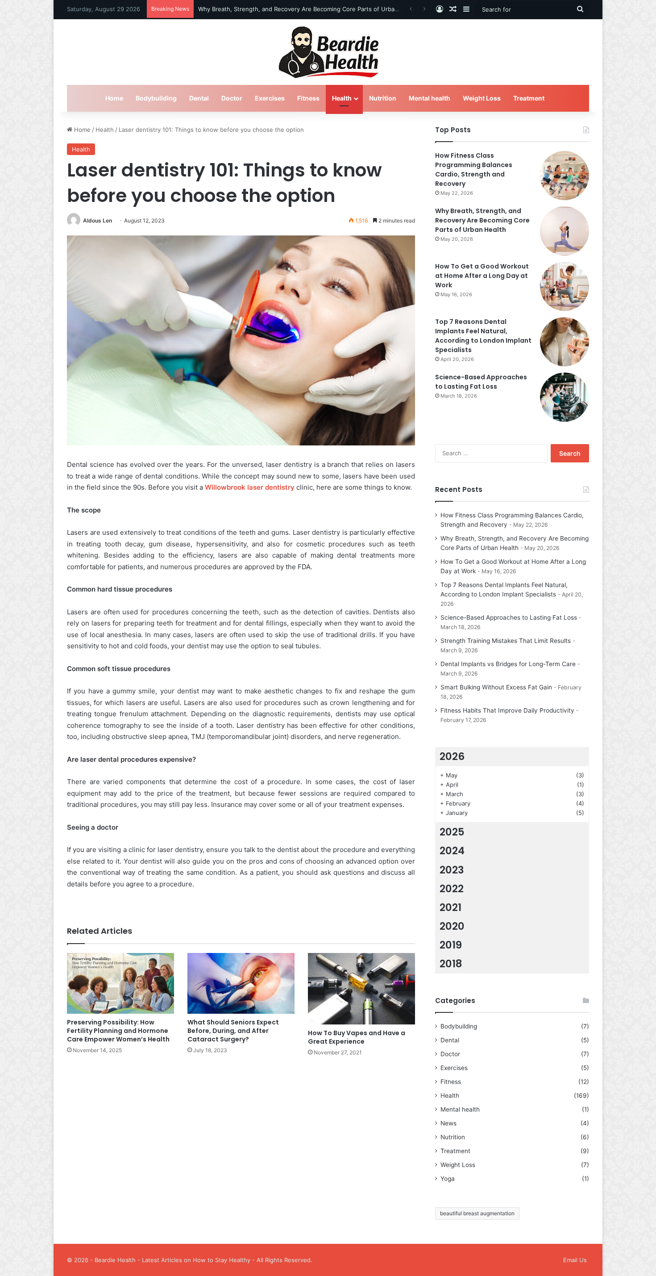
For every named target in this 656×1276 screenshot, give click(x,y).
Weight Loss (482, 98)
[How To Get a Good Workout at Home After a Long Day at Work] (564, 286)
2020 (452, 926)
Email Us (575, 1259)
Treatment (528, 98)
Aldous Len (97, 220)
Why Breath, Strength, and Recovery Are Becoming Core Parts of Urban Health (308, 9)
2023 (452, 870)
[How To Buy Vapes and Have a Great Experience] (361, 988)
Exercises (270, 98)
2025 (452, 832)
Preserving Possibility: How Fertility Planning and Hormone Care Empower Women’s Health (118, 1031)
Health (342, 98)
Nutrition (382, 98)
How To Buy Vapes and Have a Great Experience (356, 1037)
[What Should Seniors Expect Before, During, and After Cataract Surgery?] (241, 983)
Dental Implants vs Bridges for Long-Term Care (508, 663)
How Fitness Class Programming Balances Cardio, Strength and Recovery (473, 169)
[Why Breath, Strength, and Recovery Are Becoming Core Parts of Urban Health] (564, 231)
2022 (452, 888)
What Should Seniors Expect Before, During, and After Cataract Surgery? (233, 1031)
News (448, 1123)
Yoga (447, 1178)
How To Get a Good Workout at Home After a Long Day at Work (482, 276)
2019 (451, 945)
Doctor (231, 98)
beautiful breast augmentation (477, 1213)
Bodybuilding (156, 98)
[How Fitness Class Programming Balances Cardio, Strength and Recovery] (564, 175)
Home (114, 98)
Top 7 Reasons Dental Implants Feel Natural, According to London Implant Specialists (483, 335)
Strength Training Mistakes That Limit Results (505, 640)
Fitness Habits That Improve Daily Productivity (507, 710)
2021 (450, 907)
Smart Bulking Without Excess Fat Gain (496, 687)
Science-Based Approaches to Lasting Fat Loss (481, 382)
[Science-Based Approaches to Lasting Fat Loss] (564, 397)
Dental (199, 98)
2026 (452, 756)
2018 (451, 964)
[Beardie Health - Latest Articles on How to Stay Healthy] (328, 52)
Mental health (429, 98)
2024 (452, 851)
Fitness (308, 98)
